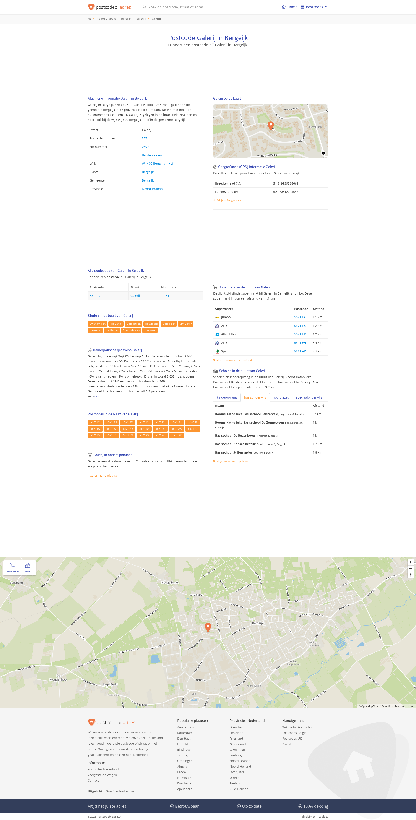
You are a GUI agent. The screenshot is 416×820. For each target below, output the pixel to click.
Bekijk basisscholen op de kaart (233, 461)
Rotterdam (185, 733)
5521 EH (300, 342)
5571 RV (128, 435)
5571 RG (95, 422)
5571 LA (300, 317)
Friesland (236, 738)
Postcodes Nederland (103, 769)
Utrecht (182, 744)
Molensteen (133, 324)
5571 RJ (192, 422)
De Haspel (112, 330)
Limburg (236, 755)
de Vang (116, 324)
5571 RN (95, 435)
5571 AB (160, 435)
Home (292, 7)
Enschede (184, 783)
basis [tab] (255, 397)
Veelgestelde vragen (102, 775)
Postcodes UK (292, 738)
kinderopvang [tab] (227, 397)
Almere (182, 766)
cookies (323, 816)
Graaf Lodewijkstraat (121, 791)
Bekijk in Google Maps (228, 200)
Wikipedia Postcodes (297, 727)
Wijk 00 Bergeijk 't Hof (157, 163)
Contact (93, 780)
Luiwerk (95, 330)
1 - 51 (165, 295)
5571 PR (144, 435)
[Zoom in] (411, 562)
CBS (96, 396)
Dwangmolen (97, 324)
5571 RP (160, 429)
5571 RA (95, 295)
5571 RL (95, 429)
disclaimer (308, 816)
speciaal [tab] (309, 397)
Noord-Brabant (153, 189)
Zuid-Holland (239, 789)
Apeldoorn (184, 789)
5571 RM (128, 422)
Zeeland (235, 783)
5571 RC (112, 429)
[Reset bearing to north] (411, 575)
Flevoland (237, 733)
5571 (145, 138)
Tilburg (182, 755)
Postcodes (314, 7)
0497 (145, 147)
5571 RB (177, 422)
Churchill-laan (131, 330)
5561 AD (300, 351)
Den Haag (184, 738)
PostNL (287, 744)
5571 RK (177, 435)
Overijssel (237, 772)
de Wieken (151, 324)
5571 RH (112, 422)
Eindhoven (185, 749)
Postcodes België (294, 733)
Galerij (135, 295)
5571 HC (300, 326)
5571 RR (144, 429)
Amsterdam (185, 727)
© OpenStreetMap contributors (397, 706)
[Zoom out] (411, 568)
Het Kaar (150, 330)
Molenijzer (168, 324)
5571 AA (177, 429)
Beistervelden (152, 155)
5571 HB (300, 334)
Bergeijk (148, 172)
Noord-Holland (240, 766)
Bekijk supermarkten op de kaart (233, 359)
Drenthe (236, 727)
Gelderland (238, 744)
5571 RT (193, 429)
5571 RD (160, 422)
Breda (181, 772)
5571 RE (144, 422)
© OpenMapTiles (369, 706)
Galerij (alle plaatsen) (105, 475)
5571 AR (128, 429)
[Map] (208, 632)
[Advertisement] (208, 67)
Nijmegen (184, 778)
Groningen (185, 761)
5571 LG (112, 435)
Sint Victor (186, 324)
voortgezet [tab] (281, 397)
